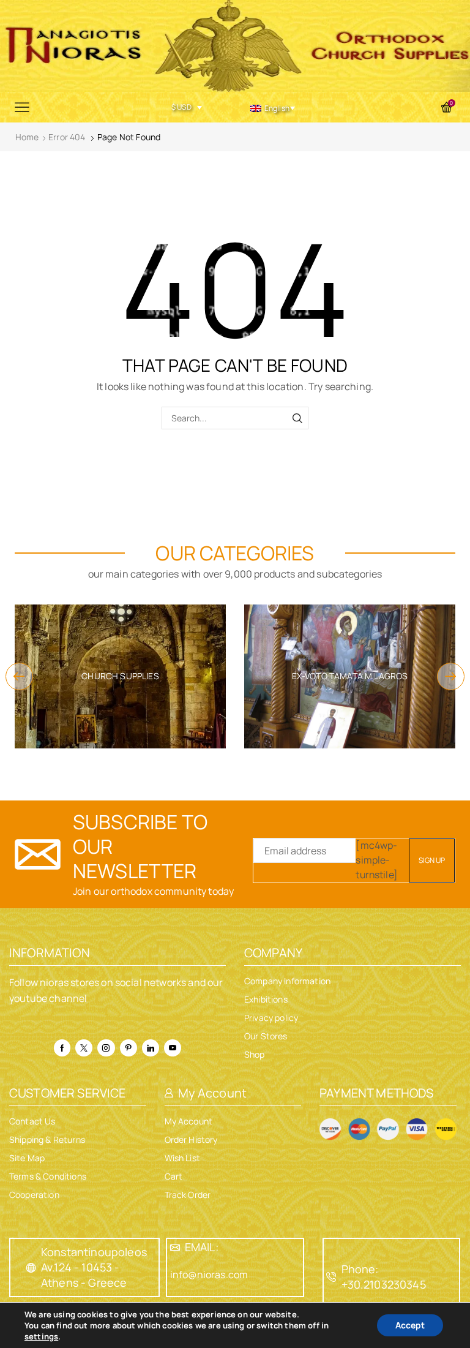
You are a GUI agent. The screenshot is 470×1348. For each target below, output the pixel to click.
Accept (410, 1325)
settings (41, 1336)
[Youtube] (172, 1047)
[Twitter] (83, 1047)
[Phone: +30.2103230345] (332, 1277)
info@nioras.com (209, 1274)
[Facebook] (62, 1047)
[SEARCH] (297, 418)
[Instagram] (105, 1047)
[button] (19, 676)
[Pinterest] (128, 1047)
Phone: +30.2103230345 (383, 1277)
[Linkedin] (150, 1047)
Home (27, 137)
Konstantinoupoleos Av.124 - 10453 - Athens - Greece (94, 1267)
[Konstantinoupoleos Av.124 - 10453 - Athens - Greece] (31, 1268)
